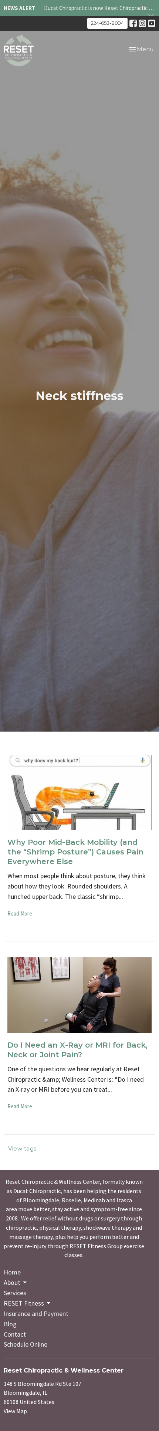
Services (15, 1293)
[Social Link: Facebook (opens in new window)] (133, 23)
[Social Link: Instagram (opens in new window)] (142, 23)
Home (12, 1272)
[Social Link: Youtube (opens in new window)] (151, 23)
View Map (15, 1411)
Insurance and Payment (36, 1313)
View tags (22, 1148)
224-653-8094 (107, 23)
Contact (15, 1334)
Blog (10, 1324)
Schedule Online (25, 1344)
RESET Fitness (24, 1303)
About (12, 1282)
